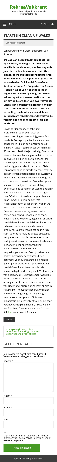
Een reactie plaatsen (15, 42)
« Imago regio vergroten (19, 329)
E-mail (8, 407)
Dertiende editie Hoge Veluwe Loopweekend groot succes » (22, 332)
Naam (8, 396)
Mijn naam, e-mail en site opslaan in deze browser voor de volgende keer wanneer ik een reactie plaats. (27, 437)
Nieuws (9, 319)
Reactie (8, 361)
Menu (12, 24)
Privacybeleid (38, 458)
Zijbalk (44, 24)
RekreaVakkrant (28, 7)
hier (10, 312)
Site (6, 419)
